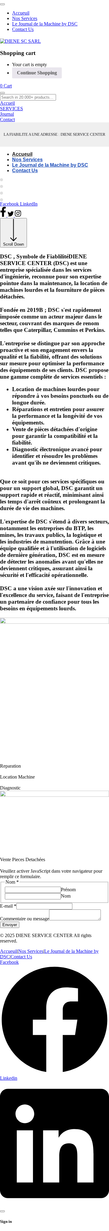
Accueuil (8, 951)
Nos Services (30, 951)
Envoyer (9, 924)
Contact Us (21, 956)
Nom (66, 896)
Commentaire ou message (24, 918)
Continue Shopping (37, 72)
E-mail (8, 906)
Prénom (68, 889)
